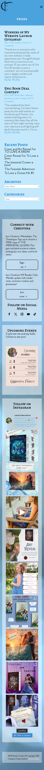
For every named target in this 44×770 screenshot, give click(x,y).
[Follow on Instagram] (22, 314)
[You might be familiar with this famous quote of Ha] (22, 479)
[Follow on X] (15, 314)
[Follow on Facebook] (9, 314)
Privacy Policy (33, 759)
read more (12, 79)
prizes (18, 42)
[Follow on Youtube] (28, 314)
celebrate (29, 95)
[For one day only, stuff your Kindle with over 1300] (22, 611)
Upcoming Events (22, 330)
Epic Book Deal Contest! (16, 90)
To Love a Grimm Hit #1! (19, 173)
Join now (22, 294)
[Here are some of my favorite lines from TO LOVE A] (22, 711)
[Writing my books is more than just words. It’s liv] (22, 512)
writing (23, 98)
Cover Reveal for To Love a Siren (21, 157)
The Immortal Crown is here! (18, 163)
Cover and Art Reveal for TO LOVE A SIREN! (20, 150)
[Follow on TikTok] (34, 314)
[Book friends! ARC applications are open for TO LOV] (22, 645)
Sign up (22, 264)
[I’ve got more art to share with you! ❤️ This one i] (22, 545)
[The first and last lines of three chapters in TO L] (22, 678)
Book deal (19, 95)
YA (28, 98)
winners (25, 42)
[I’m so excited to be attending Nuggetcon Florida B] (22, 578)
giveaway (8, 98)
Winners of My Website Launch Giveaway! (18, 36)
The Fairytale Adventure (19, 169)
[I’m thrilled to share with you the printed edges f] (22, 446)
